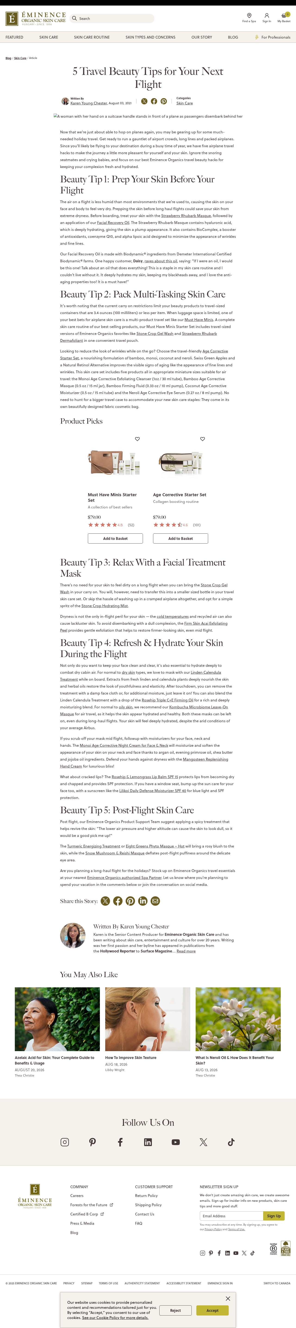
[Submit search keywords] (74, 18)
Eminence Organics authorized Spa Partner (124, 877)
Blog (8, 58)
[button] (266, 18)
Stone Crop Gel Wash (154, 333)
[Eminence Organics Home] (36, 18)
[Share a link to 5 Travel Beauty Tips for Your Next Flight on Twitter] (144, 101)
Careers (76, 1195)
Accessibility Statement (183, 1283)
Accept (213, 1310)
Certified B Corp (84, 1214)
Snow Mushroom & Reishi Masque (115, 853)
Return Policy (146, 1195)
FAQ (138, 1223)
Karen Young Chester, (89, 103)
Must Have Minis (199, 319)
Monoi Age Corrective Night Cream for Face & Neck (124, 745)
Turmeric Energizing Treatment (93, 846)
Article (33, 58)
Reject (175, 1310)
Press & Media (82, 1223)
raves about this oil (161, 260)
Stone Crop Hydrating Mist (104, 605)
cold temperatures (173, 616)
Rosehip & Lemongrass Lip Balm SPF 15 (145, 776)
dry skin (128, 672)
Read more (186, 951)
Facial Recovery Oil (113, 222)
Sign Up (274, 1215)
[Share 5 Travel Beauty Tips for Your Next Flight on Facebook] (154, 101)
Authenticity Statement (142, 1283)
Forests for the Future (88, 1204)
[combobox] (111, 18)
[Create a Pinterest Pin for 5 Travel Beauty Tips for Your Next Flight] (163, 101)
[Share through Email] (155, 901)
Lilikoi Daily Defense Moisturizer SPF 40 (152, 790)
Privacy (68, 1283)
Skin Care (20, 58)
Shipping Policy (148, 1204)
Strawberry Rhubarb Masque (186, 215)
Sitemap (86, 1283)
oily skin (126, 707)
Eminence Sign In (220, 1283)
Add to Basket (115, 538)
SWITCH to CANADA (277, 1283)
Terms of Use (108, 1283)
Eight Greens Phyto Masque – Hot (155, 846)
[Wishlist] (137, 439)
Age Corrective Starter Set (179, 495)
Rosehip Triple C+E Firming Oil (167, 700)
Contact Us (144, 1214)
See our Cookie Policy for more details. (115, 1317)
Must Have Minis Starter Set (112, 497)
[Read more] (57, 1018)
